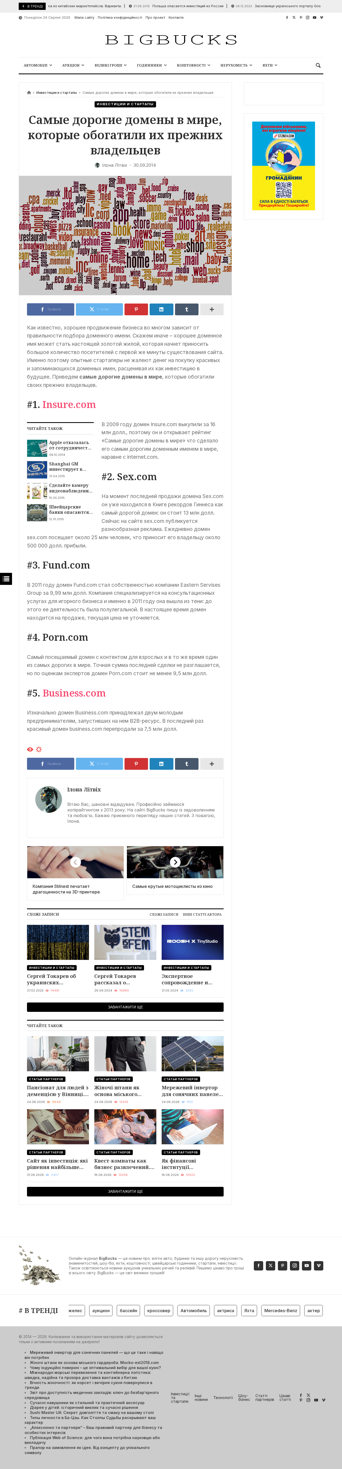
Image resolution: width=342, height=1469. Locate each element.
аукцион (86, 1310)
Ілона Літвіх (84, 789)
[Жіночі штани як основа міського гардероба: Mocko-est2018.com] (125, 1053)
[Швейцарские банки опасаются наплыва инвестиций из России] (37, 512)
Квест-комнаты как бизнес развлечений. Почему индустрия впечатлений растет (122, 1164)
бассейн (114, 1310)
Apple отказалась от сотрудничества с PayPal (71, 445)
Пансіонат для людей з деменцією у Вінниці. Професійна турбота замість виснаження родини (57, 1090)
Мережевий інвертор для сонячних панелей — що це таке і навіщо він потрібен (192, 1090)
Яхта (235, 1310)
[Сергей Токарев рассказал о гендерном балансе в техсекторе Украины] (125, 942)
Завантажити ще (125, 1007)
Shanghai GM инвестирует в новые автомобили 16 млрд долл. (71, 466)
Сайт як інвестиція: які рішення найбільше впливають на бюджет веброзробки (57, 1164)
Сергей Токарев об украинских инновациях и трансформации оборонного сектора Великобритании (53, 979)
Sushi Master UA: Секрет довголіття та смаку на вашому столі (92, 1412)
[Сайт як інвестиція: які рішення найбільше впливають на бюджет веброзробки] (58, 1126)
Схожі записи (164, 914)
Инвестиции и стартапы (56, 93)
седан (322, 1310)
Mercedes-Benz (266, 1310)
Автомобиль (179, 1310)
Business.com (74, 692)
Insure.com (69, 404)
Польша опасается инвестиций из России (160, 6)
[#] (287, 17)
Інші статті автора (202, 914)
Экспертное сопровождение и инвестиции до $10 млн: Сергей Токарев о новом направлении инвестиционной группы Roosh (191, 979)
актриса (211, 1310)
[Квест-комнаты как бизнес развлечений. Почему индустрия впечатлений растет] (125, 1126)
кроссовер (144, 1310)
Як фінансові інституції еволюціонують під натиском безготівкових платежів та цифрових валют (192, 1164)
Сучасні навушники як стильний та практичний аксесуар (87, 1402)
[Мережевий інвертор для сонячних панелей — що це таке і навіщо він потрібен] (193, 1053)
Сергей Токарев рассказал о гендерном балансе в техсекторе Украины (122, 979)
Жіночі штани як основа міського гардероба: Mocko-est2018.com (118, 1090)
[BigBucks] (171, 40)
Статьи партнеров (46, 1079)
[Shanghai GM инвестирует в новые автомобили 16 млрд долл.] (37, 469)
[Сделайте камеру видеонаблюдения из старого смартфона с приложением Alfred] (37, 491)
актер (299, 1310)
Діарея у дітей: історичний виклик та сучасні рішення (84, 1407)
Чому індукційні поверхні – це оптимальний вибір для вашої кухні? (95, 1367)
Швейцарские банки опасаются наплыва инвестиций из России (69, 509)
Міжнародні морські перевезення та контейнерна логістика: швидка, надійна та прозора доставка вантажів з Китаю (88, 1375)
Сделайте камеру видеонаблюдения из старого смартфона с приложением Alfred (70, 488)
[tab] (164, 914)
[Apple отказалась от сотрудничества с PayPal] (37, 448)
